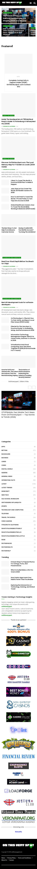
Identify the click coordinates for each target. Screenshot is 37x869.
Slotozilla (18, 832)
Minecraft (5, 491)
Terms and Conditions (24, 858)
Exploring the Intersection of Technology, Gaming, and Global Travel (23, 587)
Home (3, 858)
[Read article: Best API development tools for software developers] (18, 288)
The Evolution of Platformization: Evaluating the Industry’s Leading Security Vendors (25, 373)
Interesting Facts (8, 480)
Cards (3, 461)
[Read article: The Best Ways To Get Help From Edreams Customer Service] (10, 220)
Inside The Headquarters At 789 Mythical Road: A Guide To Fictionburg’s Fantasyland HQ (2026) (18, 121)
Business (4, 458)
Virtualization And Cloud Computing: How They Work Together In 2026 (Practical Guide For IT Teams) (23, 347)
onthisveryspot (6, 615)
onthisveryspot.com (16, 852)
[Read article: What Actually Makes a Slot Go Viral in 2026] (5, 572)
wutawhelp (6, 551)
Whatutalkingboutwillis (11, 532)
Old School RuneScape (10, 499)
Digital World (7, 469)
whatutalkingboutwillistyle (13, 536)
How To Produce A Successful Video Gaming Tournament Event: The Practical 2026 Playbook (14, 32)
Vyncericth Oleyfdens (9, 126)
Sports (4, 506)
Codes (3, 465)
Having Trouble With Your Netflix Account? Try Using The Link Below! (27, 230)
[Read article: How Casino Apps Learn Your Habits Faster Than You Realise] (5, 579)
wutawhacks (6, 543)
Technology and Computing (12, 257)
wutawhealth (7, 547)
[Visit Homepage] (12, 3)
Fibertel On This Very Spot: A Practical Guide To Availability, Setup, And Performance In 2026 (22, 328)
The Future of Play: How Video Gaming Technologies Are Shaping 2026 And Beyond (16, 18)
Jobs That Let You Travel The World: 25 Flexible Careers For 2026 (21, 190)
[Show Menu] (31, 3)
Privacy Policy (11, 858)
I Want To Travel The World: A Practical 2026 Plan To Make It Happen (22, 182)
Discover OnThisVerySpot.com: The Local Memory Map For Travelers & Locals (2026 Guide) (18, 164)
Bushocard (5, 454)
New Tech (5, 495)
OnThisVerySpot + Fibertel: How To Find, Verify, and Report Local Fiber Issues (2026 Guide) (22, 320)
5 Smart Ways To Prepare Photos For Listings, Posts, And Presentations (23, 564)
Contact (11, 860)
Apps (18, 76)
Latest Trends (6, 487)
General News (6, 476)
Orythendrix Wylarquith (11, 502)
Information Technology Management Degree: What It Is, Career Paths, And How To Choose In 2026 (23, 337)
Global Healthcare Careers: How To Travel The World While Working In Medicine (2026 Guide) (23, 207)
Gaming (4, 473)
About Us (4, 860)
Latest (3, 484)
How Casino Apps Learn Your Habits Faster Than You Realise (22, 578)
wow (3, 540)
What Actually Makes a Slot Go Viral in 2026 (22, 571)
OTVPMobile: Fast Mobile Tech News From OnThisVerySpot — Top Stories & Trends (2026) (18, 414)
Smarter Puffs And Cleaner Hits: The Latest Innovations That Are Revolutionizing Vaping (9, 372)
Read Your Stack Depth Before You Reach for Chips (17, 262)
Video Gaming (7, 12)
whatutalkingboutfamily (11, 528)
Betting (4, 450)
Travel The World (8, 115)
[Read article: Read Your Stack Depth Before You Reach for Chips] (18, 247)
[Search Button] (35, 3)
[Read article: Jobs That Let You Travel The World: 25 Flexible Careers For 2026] (5, 190)
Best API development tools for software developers (17, 303)
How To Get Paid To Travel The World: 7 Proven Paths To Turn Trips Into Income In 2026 (22, 199)
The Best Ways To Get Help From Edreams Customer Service (9, 230)
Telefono (5, 513)
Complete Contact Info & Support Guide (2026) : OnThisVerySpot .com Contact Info (18, 83)
